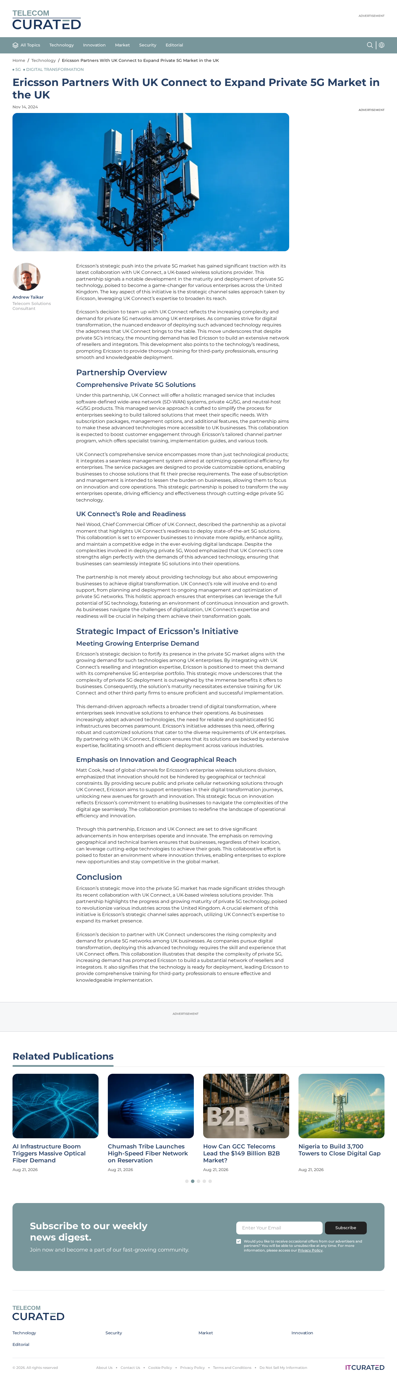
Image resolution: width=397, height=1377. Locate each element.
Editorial (174, 45)
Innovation (94, 45)
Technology (61, 45)
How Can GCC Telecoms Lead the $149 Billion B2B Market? (241, 1153)
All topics (30, 45)
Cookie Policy (160, 1367)
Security (147, 45)
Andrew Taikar (28, 297)
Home (18, 60)
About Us (104, 1367)
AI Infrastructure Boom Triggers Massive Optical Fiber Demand (49, 1153)
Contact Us (130, 1367)
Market (122, 45)
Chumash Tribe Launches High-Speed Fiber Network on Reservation (148, 1153)
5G (18, 69)
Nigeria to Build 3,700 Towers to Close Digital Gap (339, 1150)
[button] (187, 1181)
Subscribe (345, 1227)
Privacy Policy (192, 1367)
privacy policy (310, 1250)
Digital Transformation (55, 69)
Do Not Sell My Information (283, 1367)
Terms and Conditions (232, 1367)
